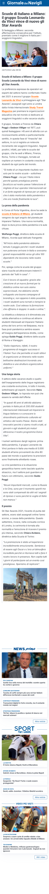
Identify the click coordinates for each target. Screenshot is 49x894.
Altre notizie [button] (40, 721)
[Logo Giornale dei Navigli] (24, 3)
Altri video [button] (40, 857)
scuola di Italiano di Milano (16, 214)
